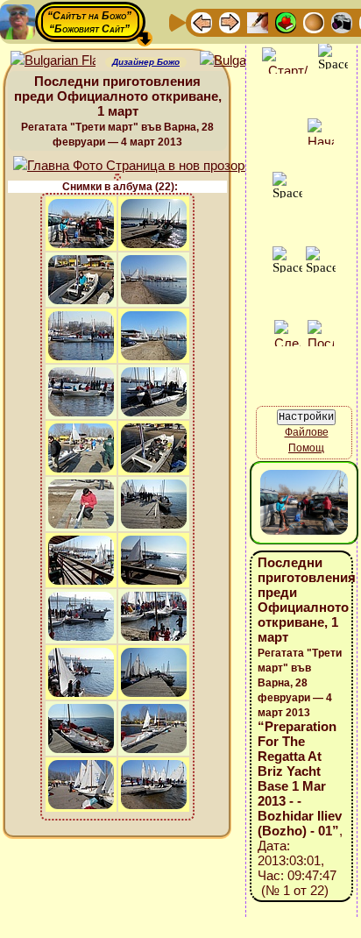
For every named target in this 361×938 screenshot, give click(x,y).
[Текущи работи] (313, 21)
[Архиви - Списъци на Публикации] (257, 21)
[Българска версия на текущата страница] (242, 61)
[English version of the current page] (53, 61)
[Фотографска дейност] (341, 21)
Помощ (306, 448)
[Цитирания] (285, 21)
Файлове (307, 432)
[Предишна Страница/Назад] (201, 21)
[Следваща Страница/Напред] (229, 21)
